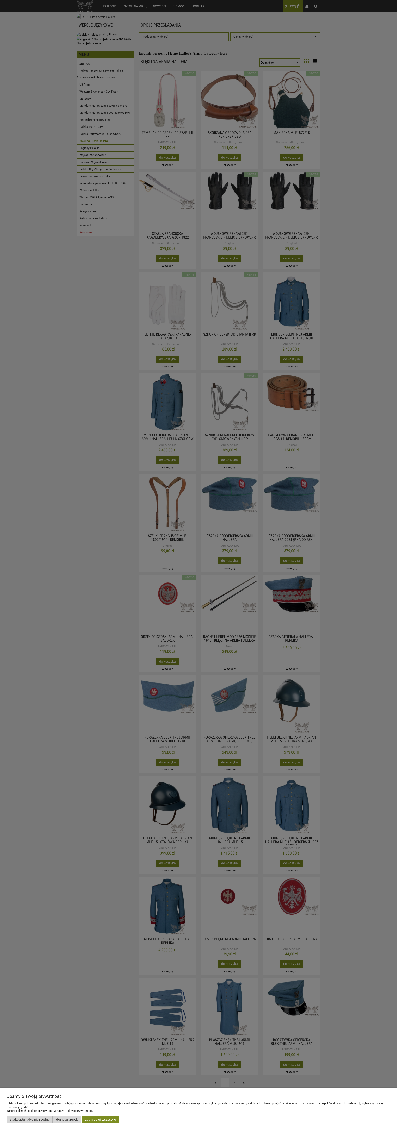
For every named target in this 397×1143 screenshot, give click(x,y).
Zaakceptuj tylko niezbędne (30, 1119)
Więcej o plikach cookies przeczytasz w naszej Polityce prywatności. (50, 1110)
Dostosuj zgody (67, 1119)
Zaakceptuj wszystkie (100, 1119)
